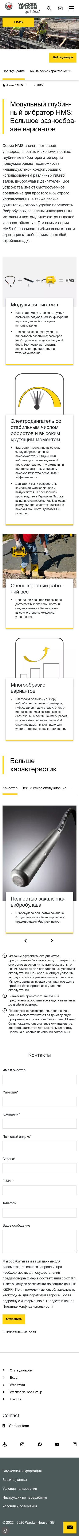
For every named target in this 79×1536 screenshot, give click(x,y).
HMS (40, 85)
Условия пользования (20, 1488)
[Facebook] (40, 1444)
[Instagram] (22, 1444)
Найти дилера (63, 57)
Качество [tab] (10, 788)
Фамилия (10, 1092)
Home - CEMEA (15, 85)
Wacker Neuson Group (25, 1392)
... (29, 85)
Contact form (19, 1426)
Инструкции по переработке (25, 1497)
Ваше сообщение (16, 1225)
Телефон (9, 1203)
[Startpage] (22, 8)
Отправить (14, 1319)
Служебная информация (22, 1471)
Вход (13, 1377)
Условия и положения (20, 1506)
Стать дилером (20, 1370)
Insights (15, 1399)
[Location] (5, 1444)
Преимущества (14, 71)
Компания (11, 1114)
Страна (9, 1159)
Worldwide (17, 1385)
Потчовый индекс (17, 1136)
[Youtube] (57, 1444)
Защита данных (15, 1479)
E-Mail (8, 1181)
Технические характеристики (51, 71)
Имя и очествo (14, 1070)
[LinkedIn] (74, 1444)
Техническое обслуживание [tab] (44, 788)
